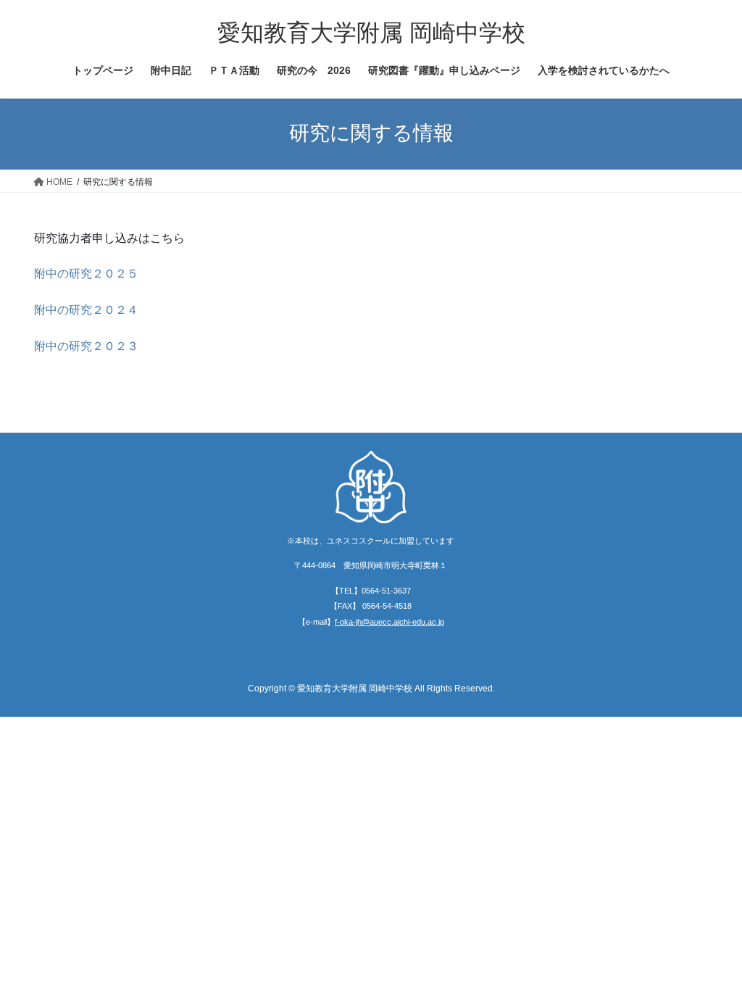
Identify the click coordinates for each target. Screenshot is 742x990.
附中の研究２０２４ (86, 310)
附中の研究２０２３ (86, 346)
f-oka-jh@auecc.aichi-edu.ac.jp (389, 621)
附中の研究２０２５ (86, 273)
